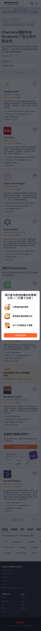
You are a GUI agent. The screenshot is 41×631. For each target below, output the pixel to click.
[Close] (37, 293)
